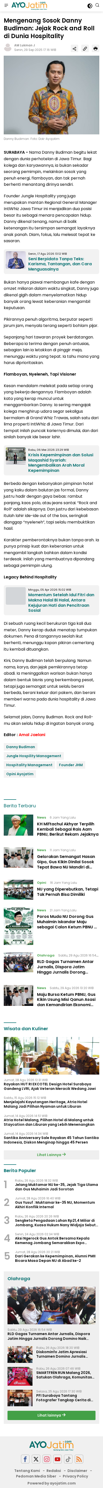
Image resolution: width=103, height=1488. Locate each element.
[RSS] (79, 1459)
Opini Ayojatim (20, 773)
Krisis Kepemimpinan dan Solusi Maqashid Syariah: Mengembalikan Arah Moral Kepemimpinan (60, 462)
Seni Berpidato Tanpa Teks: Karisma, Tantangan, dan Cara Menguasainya (60, 264)
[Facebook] (25, 1459)
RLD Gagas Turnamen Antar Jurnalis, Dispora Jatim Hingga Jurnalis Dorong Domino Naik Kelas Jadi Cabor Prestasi (65, 972)
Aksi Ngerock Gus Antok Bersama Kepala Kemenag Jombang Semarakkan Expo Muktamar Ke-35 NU (52, 1240)
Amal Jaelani (32, 735)
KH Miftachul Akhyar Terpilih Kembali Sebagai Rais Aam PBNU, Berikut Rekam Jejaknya (67, 829)
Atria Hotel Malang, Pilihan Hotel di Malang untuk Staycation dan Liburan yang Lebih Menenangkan (49, 1122)
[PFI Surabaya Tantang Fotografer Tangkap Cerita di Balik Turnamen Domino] (20, 1398)
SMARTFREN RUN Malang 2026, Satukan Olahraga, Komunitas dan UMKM (64, 1374)
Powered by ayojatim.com (52, 1483)
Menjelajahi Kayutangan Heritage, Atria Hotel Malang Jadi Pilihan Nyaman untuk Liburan (45, 1104)
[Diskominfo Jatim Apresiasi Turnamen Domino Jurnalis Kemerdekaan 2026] (20, 1354)
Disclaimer (77, 1470)
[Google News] (68, 1459)
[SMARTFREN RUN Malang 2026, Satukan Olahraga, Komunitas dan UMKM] (20, 1376)
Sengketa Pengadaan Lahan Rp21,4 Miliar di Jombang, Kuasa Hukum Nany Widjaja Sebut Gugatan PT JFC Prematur (55, 1222)
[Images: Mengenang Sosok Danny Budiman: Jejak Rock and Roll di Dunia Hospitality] (51, 94)
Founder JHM (71, 764)
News (41, 817)
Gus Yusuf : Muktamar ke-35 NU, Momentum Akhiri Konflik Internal (55, 1204)
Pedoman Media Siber (36, 1476)
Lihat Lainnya (49, 1154)
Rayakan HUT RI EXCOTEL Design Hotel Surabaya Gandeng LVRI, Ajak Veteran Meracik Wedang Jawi (50, 1086)
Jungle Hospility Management (33, 755)
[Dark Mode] (90, 6)
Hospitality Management (29, 764)
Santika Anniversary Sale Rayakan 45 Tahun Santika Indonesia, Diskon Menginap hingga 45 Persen (51, 1140)
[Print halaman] (95, 48)
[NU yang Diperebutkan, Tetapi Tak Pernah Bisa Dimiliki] (18, 890)
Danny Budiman (20, 746)
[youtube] (57, 1459)
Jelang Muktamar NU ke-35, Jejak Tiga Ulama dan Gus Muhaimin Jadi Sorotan (56, 1186)
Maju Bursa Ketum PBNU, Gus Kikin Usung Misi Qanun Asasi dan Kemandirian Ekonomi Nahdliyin (66, 1002)
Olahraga (45, 955)
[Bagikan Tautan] (74, 48)
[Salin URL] (85, 48)
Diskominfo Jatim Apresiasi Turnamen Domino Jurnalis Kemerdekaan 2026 (61, 1354)
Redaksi (53, 1470)
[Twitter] (36, 1459)
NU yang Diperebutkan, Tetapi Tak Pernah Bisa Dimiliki (67, 891)
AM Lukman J (24, 45)
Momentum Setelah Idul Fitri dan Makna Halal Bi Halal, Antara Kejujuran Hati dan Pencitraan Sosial (61, 602)
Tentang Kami (27, 1470)
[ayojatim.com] (29, 6)
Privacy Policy (75, 1476)
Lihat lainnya (50, 1415)
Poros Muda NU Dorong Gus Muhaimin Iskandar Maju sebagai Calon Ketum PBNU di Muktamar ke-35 (67, 924)
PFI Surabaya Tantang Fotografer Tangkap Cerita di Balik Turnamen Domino (63, 1397)
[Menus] (6, 6)
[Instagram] (46, 1459)
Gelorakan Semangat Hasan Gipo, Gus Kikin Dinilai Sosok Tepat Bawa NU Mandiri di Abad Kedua (66, 864)
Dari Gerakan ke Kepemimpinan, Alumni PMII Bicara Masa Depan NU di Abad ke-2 (55, 1258)
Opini (41, 882)
